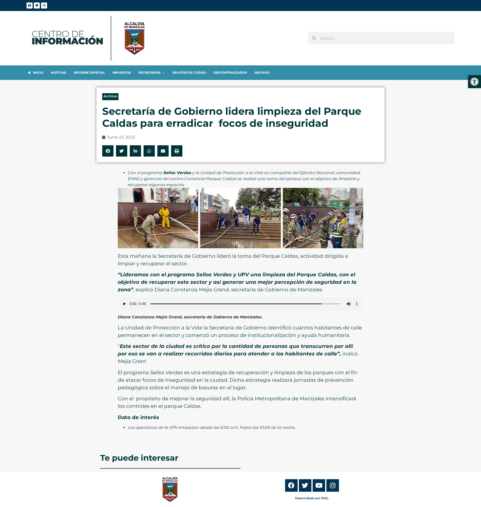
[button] (107, 151)
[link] (474, 81)
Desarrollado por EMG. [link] (312, 498)
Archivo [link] (110, 96)
